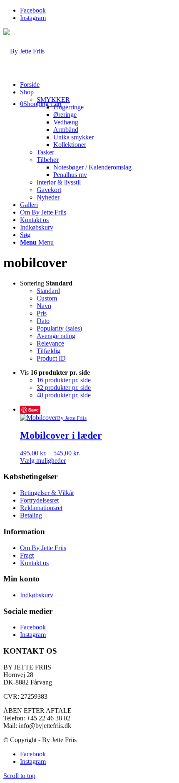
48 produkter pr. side (64, 395)
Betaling (31, 515)
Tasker (45, 152)
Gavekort (49, 189)
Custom (47, 298)
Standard (48, 290)
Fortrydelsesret (39, 500)
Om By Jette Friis (43, 547)
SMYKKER (53, 99)
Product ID (51, 358)
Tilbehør (48, 159)
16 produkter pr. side (64, 380)
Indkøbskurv (36, 595)
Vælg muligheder (43, 460)
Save (33, 410)
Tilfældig (48, 350)
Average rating (56, 335)
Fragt (27, 555)
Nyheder (48, 197)
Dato (43, 320)
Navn (44, 305)
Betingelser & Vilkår (47, 492)
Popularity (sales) (59, 328)
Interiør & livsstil (59, 182)
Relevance (50, 343)
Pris (42, 313)
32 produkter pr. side (64, 387)
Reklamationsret (41, 507)
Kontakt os (34, 562)
